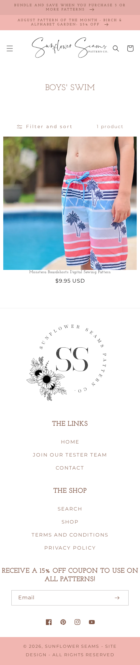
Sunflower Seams (72, 646)
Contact (70, 468)
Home (70, 442)
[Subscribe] (116, 597)
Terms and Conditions (70, 535)
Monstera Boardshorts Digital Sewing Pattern (70, 272)
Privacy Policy (70, 548)
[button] (10, 48)
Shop (70, 522)
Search (70, 509)
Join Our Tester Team (70, 455)
